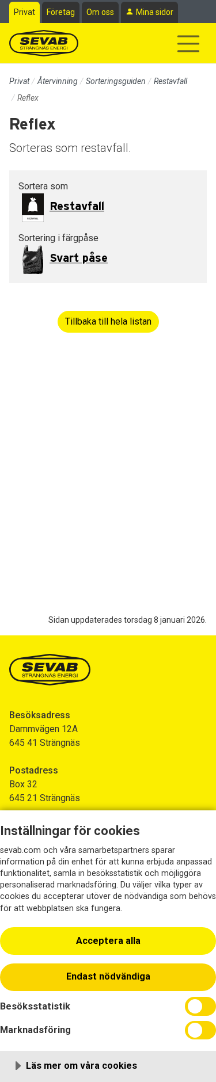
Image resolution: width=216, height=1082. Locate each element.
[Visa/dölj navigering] (188, 44)
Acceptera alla (108, 940)
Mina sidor (154, 12)
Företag (61, 12)
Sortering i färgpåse (58, 238)
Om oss (100, 12)
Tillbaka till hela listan (108, 321)
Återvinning (57, 81)
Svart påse (79, 258)
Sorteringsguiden (116, 81)
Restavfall (170, 81)
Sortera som (43, 186)
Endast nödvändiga (108, 976)
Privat (24, 12)
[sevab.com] (43, 43)
